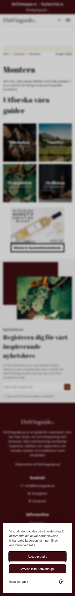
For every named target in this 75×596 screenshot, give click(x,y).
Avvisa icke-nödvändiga (37, 569)
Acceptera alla (37, 556)
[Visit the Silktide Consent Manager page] (61, 581)
